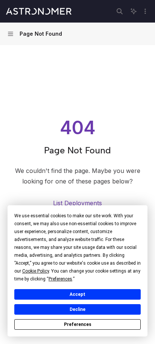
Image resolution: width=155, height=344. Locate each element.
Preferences (77, 324)
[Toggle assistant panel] (133, 11)
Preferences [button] (60, 279)
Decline (77, 309)
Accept (77, 294)
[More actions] (145, 11)
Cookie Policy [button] (35, 271)
